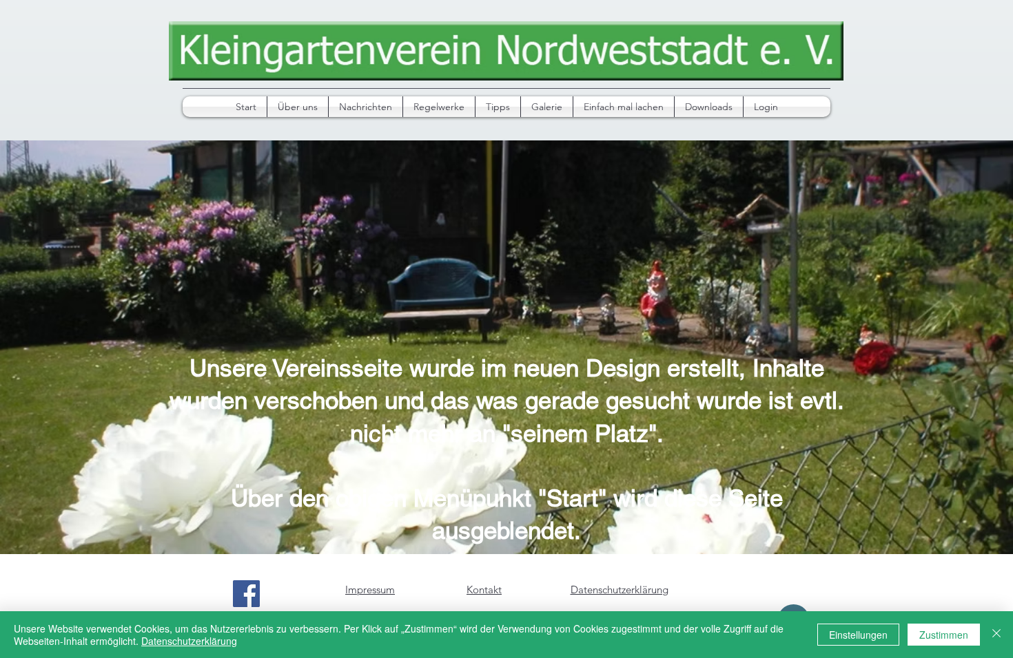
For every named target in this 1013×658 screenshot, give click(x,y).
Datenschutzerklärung (189, 641)
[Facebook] (246, 593)
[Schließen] (996, 634)
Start (572, 498)
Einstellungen (858, 634)
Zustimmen (943, 634)
